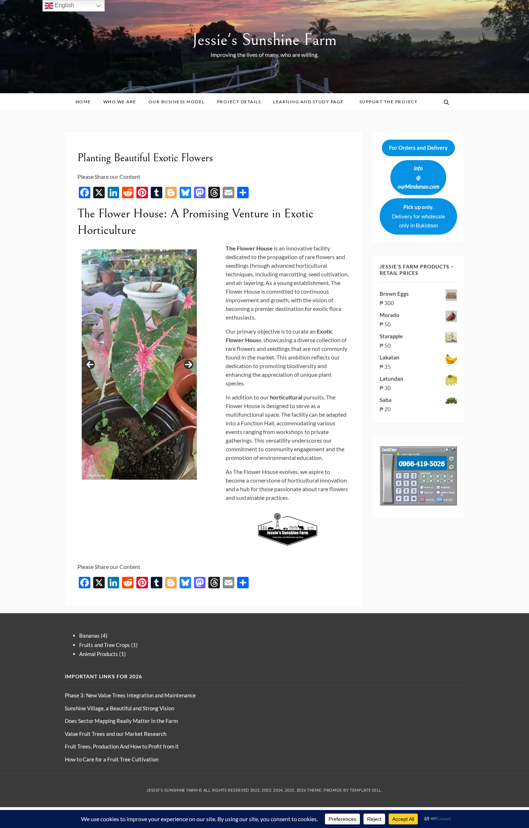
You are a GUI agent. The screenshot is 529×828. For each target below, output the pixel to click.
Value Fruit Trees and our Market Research (115, 733)
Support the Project (389, 101)
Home (83, 101)
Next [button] (188, 364)
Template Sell (365, 790)
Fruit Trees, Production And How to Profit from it (122, 746)
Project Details (239, 101)
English (63, 5)
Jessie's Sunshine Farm (264, 40)
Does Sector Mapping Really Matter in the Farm (121, 721)
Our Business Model (177, 101)
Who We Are (119, 101)
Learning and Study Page (308, 101)
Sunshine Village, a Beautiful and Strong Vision (119, 708)
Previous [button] (90, 364)
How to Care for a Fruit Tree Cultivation (111, 759)
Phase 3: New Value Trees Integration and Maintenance (130, 695)
